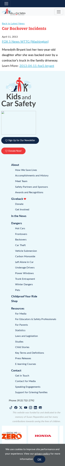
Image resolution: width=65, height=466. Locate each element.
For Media (20, 313)
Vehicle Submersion (26, 250)
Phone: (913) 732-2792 (21, 400)
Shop (14, 301)
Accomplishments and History (31, 175)
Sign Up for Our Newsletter (21, 140)
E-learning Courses (25, 363)
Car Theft (20, 245)
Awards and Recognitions (29, 192)
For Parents (21, 324)
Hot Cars (20, 228)
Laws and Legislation (26, 335)
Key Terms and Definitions (29, 352)
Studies (19, 341)
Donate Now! (15, 150)
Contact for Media (25, 381)
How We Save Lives (26, 169)
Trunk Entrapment (25, 278)
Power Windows (24, 273)
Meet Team (21, 181)
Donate (19, 203)
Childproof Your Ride (24, 296)
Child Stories (22, 347)
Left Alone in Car (24, 262)
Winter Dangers (24, 284)
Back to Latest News (13, 23)
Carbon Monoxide (25, 256)
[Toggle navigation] (6, 3)
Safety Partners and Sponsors (31, 186)
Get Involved (22, 209)
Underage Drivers (25, 267)
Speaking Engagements (27, 386)
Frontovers (21, 234)
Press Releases (23, 358)
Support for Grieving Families (31, 392)
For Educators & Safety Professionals (35, 319)
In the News (18, 216)
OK (39, 459)
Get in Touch (22, 375)
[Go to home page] (14, 11)
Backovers (21, 239)
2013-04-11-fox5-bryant (36, 65)
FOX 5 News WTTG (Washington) (25, 41)
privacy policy (42, 453)
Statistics (20, 330)
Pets (17, 290)
